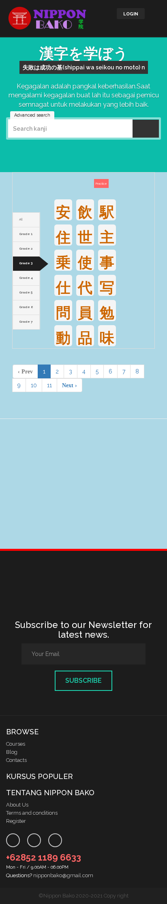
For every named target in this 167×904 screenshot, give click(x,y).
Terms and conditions (32, 813)
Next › (69, 385)
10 (34, 385)
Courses (15, 744)
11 (49, 385)
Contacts (16, 760)
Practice (101, 183)
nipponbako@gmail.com (63, 875)
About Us (17, 805)
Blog (11, 752)
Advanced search (32, 115)
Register (16, 821)
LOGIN (130, 14)
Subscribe (83, 680)
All (21, 219)
